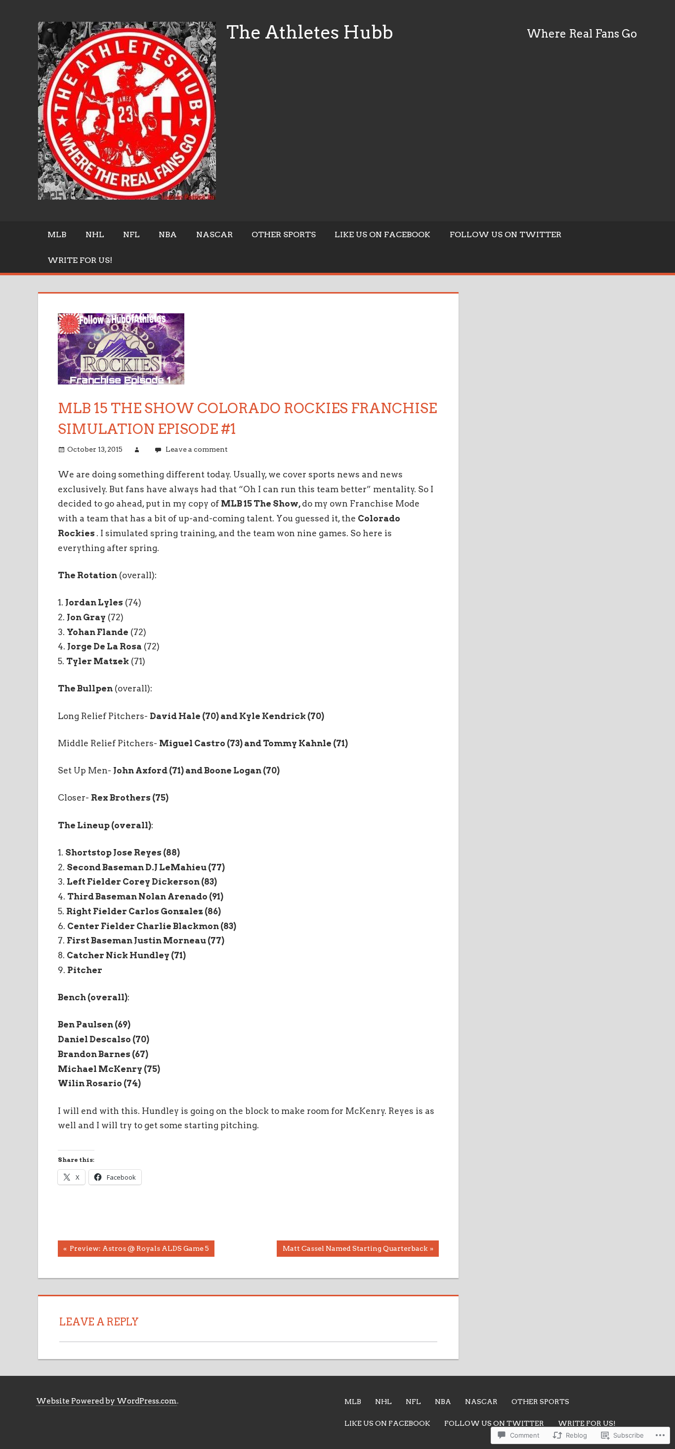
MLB (56, 234)
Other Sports (284, 234)
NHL (94, 234)
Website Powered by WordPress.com (106, 1401)
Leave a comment (197, 449)
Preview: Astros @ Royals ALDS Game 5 (133, 1250)
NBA (168, 234)
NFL (131, 234)
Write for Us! (79, 260)
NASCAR (214, 234)
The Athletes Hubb (309, 32)
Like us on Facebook (382, 234)
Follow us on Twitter (505, 234)
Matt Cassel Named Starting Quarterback (352, 1250)
